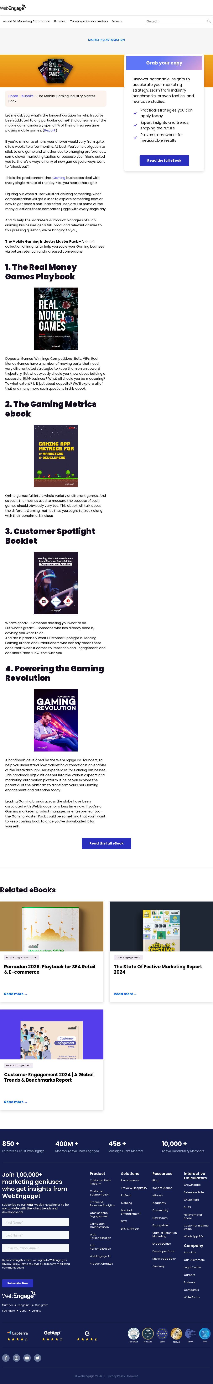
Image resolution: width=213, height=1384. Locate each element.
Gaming (58, 177)
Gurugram (41, 1305)
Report (50, 130)
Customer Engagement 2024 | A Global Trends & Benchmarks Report (49, 1077)
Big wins (60, 21)
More (115, 21)
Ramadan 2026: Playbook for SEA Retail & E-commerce (49, 969)
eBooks (27, 96)
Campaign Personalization (89, 21)
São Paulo (8, 1310)
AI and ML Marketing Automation (26, 21)
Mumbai (7, 1305)
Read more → (15, 994)
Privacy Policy (116, 1376)
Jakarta (36, 1310)
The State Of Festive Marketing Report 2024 (158, 969)
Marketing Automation (106, 40)
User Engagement (128, 957)
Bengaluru (24, 1305)
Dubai (23, 1310)
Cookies (132, 1376)
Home (13, 96)
